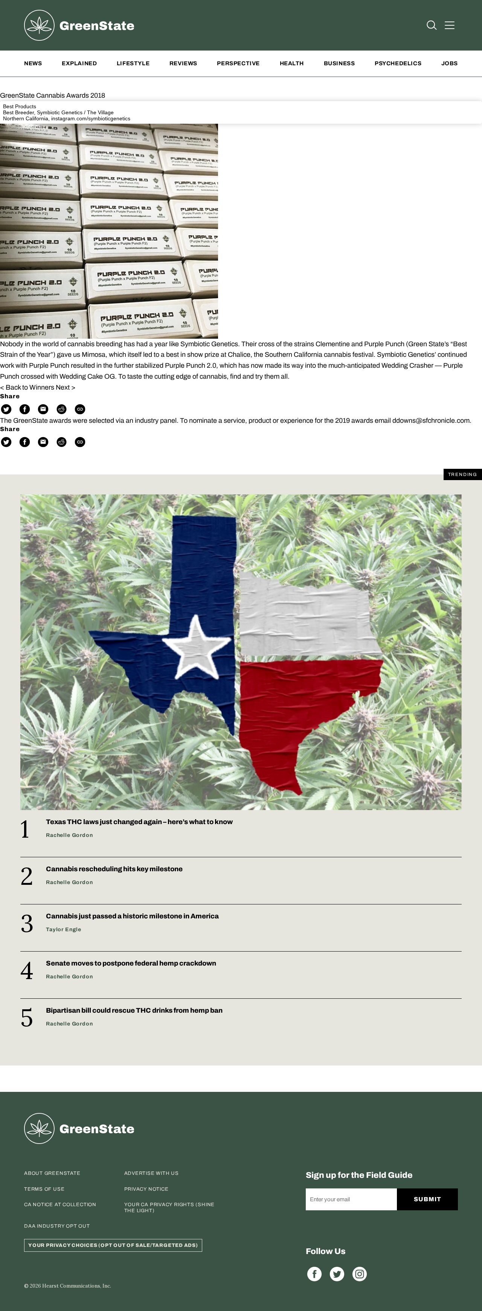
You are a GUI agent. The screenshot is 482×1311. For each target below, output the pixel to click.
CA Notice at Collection (60, 1204)
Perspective (238, 63)
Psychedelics (398, 63)
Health (292, 63)
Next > (65, 387)
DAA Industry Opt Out (57, 1226)
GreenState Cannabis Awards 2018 (52, 95)
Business (339, 63)
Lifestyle (133, 63)
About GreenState (52, 1173)
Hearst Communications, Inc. (76, 1286)
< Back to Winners (27, 387)
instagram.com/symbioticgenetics (90, 118)
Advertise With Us (151, 1173)
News (33, 63)
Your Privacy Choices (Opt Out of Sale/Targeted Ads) (113, 1245)
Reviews (183, 63)
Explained (79, 63)
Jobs (449, 63)
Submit (427, 1199)
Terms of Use (44, 1189)
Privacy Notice (146, 1189)
